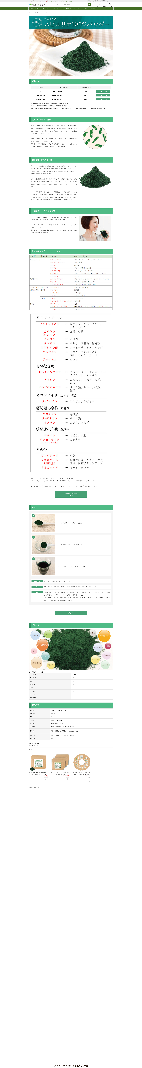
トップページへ (32, 12)
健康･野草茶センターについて (107, 1)
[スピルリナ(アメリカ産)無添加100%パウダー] (38, 762)
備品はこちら (71, 613)
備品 (107, 8)
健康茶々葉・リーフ (70, 8)
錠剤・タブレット (46, 8)
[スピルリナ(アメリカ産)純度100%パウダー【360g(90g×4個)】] (60, 762)
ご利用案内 (88, 1)
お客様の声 (95, 1)
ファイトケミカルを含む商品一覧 (71, 494)
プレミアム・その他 (58, 8)
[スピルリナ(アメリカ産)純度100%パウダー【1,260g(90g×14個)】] (82, 762)
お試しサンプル (94, 8)
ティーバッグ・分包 (82, 8)
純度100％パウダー (34, 8)
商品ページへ (103, 91)
